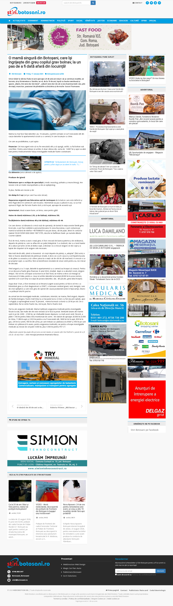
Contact (123, 590)
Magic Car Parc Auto (72, 568)
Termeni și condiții (60, 599)
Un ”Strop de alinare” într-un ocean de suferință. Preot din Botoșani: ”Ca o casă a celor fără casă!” (106, 169)
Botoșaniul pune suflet (55, 74)
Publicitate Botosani (72, 572)
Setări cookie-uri (113, 599)
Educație (123, 20)
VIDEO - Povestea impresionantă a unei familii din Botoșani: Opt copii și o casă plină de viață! (107, 129)
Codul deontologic (158, 590)
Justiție (101, 20)
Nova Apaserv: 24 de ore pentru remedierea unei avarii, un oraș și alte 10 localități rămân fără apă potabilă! (74, 509)
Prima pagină (113, 590)
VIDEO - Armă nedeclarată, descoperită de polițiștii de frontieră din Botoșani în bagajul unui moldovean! (47, 509)
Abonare (160, 571)
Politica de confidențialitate (144, 574)
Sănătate (90, 20)
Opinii (144, 20)
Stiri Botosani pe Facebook (144, 429)
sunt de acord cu (136, 574)
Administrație (48, 20)
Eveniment (33, 20)
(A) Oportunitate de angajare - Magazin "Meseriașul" (146, 153)
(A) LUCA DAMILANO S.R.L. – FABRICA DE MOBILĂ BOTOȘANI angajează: (107, 247)
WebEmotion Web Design (74, 564)
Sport (71, 20)
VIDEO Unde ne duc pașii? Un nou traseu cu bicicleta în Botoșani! (146, 79)
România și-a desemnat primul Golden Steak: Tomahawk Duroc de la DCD (106, 278)
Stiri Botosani (16, 74)
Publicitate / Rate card (138, 590)
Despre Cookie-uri (98, 599)
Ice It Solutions (69, 576)
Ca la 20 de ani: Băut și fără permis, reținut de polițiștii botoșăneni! (18, 506)
